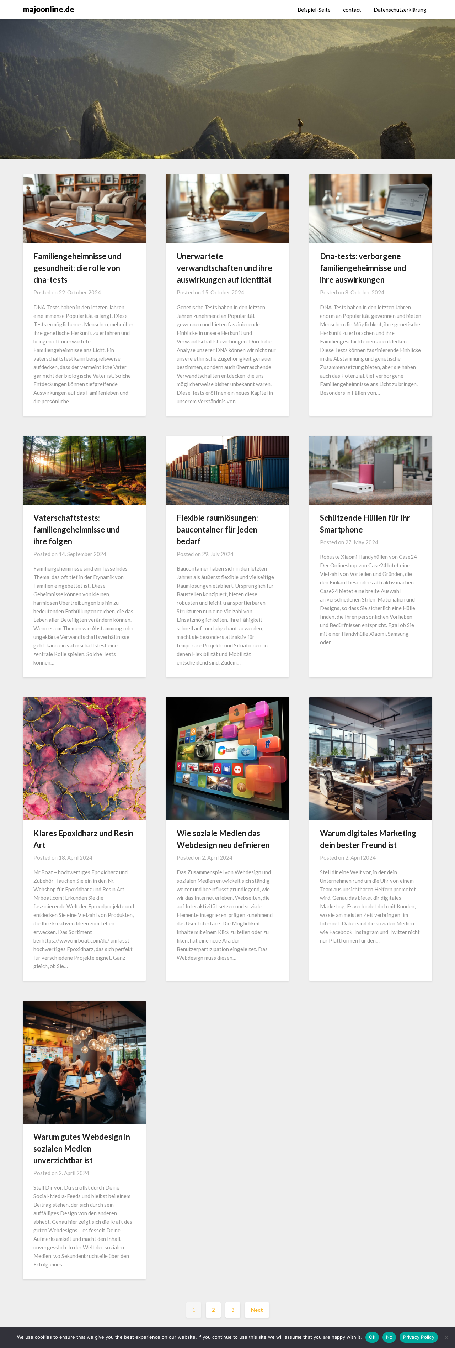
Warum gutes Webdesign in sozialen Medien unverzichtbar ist (81, 1148)
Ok (372, 1337)
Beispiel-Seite (314, 9)
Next (257, 1310)
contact (352, 9)
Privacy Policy (418, 1337)
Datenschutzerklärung (400, 9)
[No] (446, 1337)
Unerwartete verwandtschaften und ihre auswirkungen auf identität (224, 267)
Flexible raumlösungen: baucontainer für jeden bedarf (217, 529)
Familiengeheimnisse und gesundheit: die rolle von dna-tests (77, 267)
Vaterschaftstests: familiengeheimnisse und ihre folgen (76, 529)
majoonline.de (48, 9)
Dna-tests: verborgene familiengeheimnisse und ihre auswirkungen (363, 267)
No (389, 1337)
